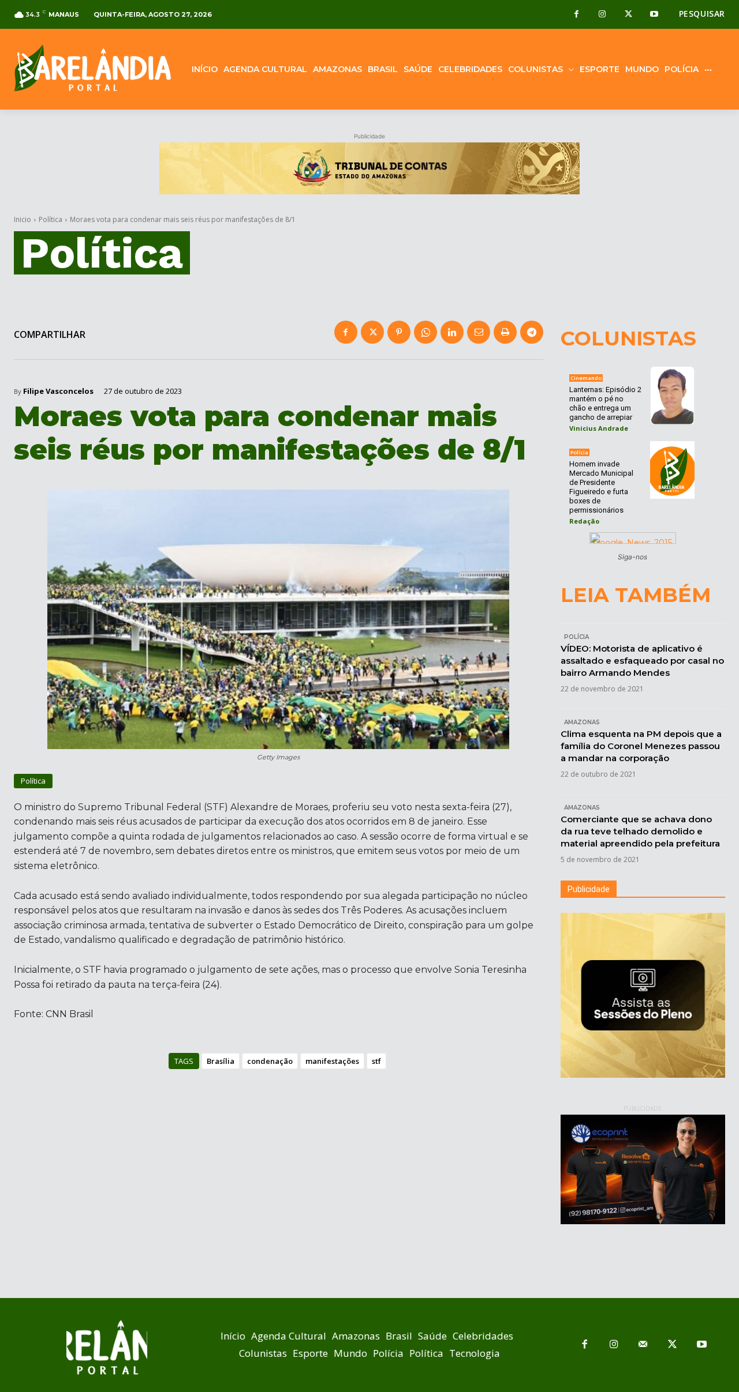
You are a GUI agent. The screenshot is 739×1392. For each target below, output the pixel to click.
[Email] (478, 332)
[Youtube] (654, 15)
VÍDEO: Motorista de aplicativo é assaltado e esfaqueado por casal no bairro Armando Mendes (642, 660)
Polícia (579, 452)
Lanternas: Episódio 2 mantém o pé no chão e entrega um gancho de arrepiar (605, 403)
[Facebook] (576, 15)
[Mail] (643, 1345)
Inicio (22, 219)
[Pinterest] (398, 332)
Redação (584, 521)
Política (50, 219)
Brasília (220, 1061)
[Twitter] (628, 15)
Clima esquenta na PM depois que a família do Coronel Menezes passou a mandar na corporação (641, 745)
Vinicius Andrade (598, 428)
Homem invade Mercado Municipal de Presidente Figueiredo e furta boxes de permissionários (601, 487)
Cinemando (586, 378)
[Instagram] (602, 15)
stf (376, 1061)
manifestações (332, 1061)
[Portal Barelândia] (92, 67)
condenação (270, 1061)
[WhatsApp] (425, 332)
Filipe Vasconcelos (58, 391)
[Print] (505, 332)
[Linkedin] (452, 332)
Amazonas (582, 722)
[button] (702, 14)
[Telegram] (531, 332)
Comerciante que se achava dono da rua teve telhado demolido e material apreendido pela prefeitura (640, 831)
